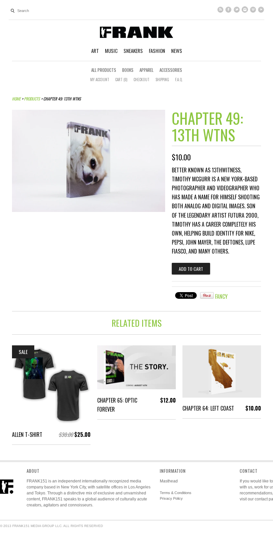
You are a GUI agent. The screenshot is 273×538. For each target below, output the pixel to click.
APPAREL (146, 70)
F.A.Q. (179, 79)
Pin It (207, 295)
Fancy (221, 296)
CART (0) (121, 79)
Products (32, 98)
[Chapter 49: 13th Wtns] (88, 210)
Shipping (162, 79)
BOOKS (128, 70)
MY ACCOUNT (99, 79)
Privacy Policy (171, 498)
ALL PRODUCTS (103, 70)
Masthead (169, 481)
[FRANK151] (136, 31)
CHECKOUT (141, 79)
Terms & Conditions (175, 493)
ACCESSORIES (170, 70)
